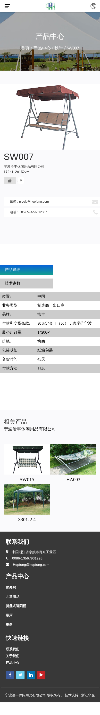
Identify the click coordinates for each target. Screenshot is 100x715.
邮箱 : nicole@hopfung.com (29, 201)
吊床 (9, 615)
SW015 (27, 479)
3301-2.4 (27, 519)
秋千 (58, 48)
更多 (9, 624)
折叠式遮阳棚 (16, 606)
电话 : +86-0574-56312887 (28, 212)
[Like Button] (10, 180)
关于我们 (12, 656)
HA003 (73, 479)
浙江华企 (88, 695)
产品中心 (42, 48)
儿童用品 (12, 597)
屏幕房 (11, 587)
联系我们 (12, 649)
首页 (25, 48)
